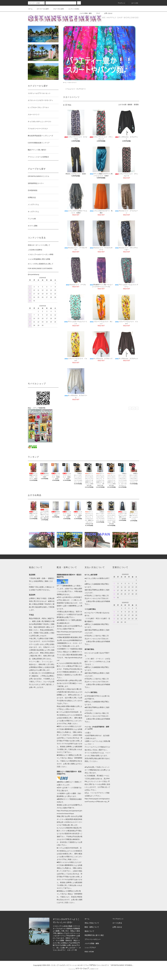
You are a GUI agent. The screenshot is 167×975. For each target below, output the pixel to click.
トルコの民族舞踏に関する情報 (39, 259)
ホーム (30, 9)
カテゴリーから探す (43, 9)
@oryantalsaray (33, 274)
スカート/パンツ (72, 82)
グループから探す (58, 9)
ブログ (98, 13)
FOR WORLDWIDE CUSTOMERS (40, 268)
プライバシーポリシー (93, 939)
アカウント (121, 3)
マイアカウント (118, 919)
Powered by (72, 969)
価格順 (129, 104)
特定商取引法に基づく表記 (94, 935)
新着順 (136, 104)
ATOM (91, 952)
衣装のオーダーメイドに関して (39, 245)
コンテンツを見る (73, 9)
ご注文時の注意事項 (35, 250)
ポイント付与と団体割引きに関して (40, 264)
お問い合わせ (108, 13)
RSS (86, 952)
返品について (89, 931)
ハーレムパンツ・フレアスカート (75, 89)
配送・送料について (92, 927)
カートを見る (117, 923)
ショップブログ (90, 947)
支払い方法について (92, 923)
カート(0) (134, 3)
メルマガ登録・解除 (85, 13)
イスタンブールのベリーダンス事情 (40, 254)
